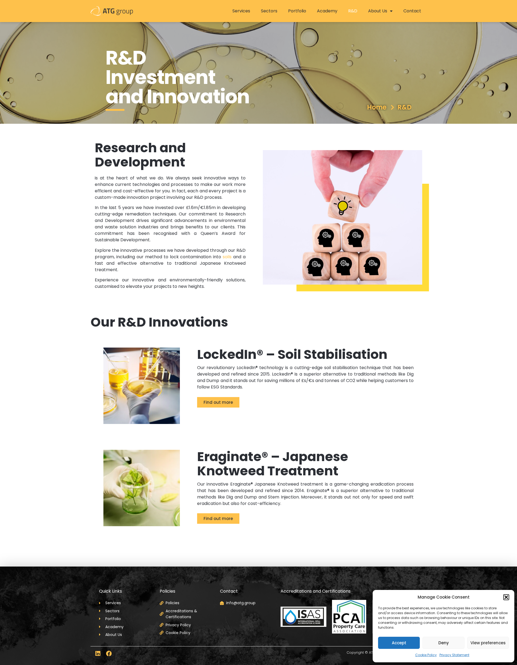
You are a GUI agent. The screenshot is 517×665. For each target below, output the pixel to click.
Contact (412, 11)
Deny (443, 643)
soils (227, 257)
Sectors (269, 11)
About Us (377, 11)
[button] (506, 597)
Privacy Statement (454, 655)
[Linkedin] (97, 653)
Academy (327, 11)
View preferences (488, 643)
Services (241, 11)
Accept (399, 643)
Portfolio (297, 11)
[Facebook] (109, 653)
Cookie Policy (426, 655)
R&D (352, 11)
